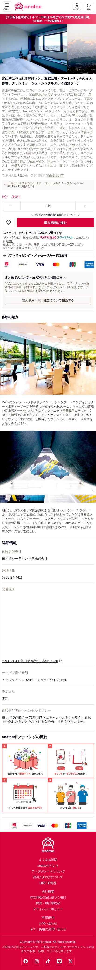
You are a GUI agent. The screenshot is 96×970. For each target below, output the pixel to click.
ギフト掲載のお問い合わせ (48, 929)
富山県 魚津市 (55, 175)
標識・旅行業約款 (48, 903)
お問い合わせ (48, 923)
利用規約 (48, 917)
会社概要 (48, 891)
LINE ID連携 (48, 883)
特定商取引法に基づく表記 (48, 897)
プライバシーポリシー (48, 909)
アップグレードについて (48, 871)
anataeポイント (48, 865)
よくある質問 (48, 859)
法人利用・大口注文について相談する (48, 300)
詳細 (10, 241)
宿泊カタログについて (48, 877)
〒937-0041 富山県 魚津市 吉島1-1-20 (30, 661)
